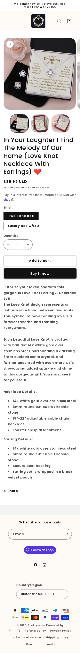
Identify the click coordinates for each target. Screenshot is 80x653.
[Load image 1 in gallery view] (19, 123)
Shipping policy (57, 637)
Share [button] (13, 491)
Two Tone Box (21, 216)
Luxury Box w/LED (23, 226)
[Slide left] (4, 124)
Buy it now (40, 273)
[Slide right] (75, 124)
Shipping (9, 187)
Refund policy (35, 630)
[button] (9, 21)
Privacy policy (60, 630)
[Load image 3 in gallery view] (60, 123)
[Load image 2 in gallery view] (40, 123)
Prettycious (36, 625)
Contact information (42, 644)
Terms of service (28, 637)
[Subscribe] (67, 534)
